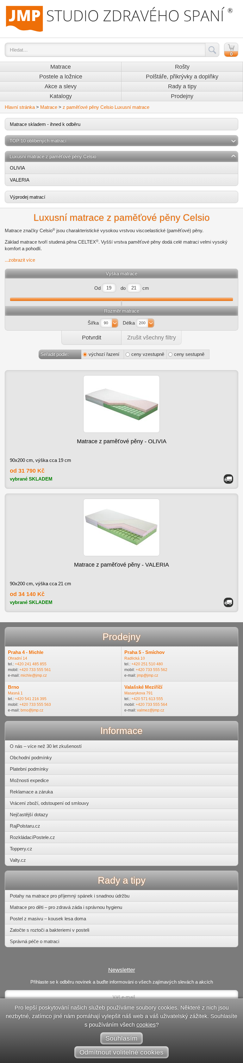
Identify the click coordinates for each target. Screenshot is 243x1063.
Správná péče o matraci (34, 941)
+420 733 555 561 (35, 670)
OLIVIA (17, 168)
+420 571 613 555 (147, 699)
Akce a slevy (61, 86)
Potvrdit (91, 337)
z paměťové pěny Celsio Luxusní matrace (106, 107)
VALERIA (19, 180)
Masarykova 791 (138, 693)
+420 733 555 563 (35, 704)
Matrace (60, 67)
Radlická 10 (134, 658)
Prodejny (182, 96)
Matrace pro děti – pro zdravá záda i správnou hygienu (66, 907)
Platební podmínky (29, 769)
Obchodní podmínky (31, 757)
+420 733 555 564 (151, 704)
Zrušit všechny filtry (151, 337)
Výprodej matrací (27, 197)
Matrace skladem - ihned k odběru (45, 124)
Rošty (182, 67)
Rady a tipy (182, 86)
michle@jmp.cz (34, 675)
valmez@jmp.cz (150, 710)
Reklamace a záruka (31, 791)
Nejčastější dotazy (29, 814)
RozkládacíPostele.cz (32, 837)
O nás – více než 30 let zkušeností (46, 746)
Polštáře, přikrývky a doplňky (182, 76)
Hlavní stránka (20, 107)
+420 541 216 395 (31, 699)
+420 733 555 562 (151, 670)
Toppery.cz (21, 848)
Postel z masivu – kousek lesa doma (48, 918)
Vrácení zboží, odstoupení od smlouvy (49, 803)
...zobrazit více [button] (20, 260)
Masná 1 (15, 693)
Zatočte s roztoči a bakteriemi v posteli (49, 930)
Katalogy (61, 96)
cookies (146, 1025)
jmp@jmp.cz (147, 675)
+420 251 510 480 (147, 664)
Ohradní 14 (17, 658)
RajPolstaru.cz (25, 826)
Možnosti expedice (29, 780)
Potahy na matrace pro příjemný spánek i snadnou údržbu (69, 895)
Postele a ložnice (60, 76)
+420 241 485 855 (31, 664)
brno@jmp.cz (32, 710)
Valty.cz (18, 860)
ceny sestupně (189, 354)
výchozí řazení (104, 354)
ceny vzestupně (147, 354)
